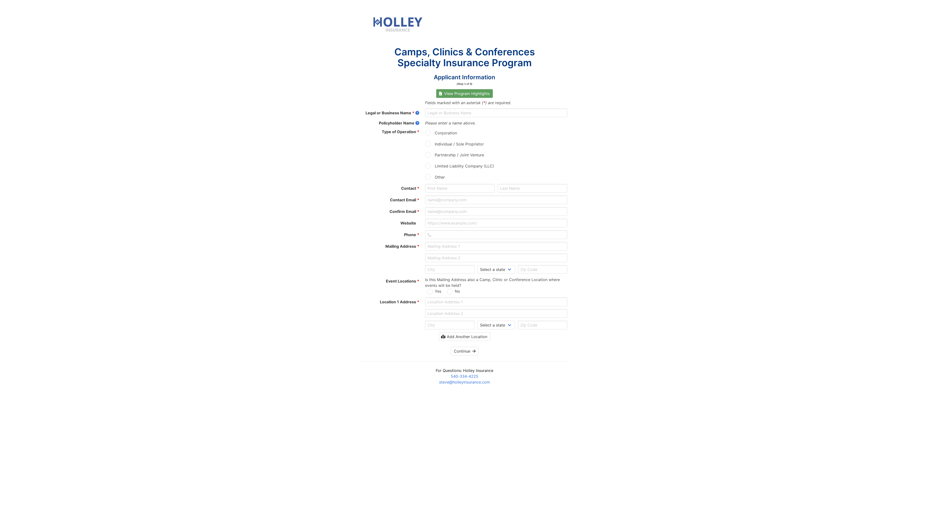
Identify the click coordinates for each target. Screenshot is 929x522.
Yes (438, 291)
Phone (411, 234)
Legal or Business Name (390, 112)
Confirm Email (404, 211)
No (457, 291)
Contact (410, 188)
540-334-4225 (464, 376)
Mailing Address (402, 246)
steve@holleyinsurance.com (464, 382)
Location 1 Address (399, 301)
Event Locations (402, 281)
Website (409, 223)
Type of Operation (400, 131)
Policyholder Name (396, 123)
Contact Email (404, 199)
